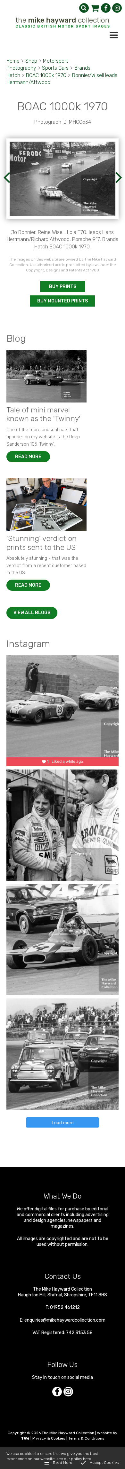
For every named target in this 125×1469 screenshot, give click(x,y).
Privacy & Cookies (48, 1438)
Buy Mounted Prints (62, 301)
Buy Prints (62, 286)
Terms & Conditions (86, 1438)
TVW (25, 1438)
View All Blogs (31, 612)
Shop (31, 61)
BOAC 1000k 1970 (46, 75)
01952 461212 (65, 1307)
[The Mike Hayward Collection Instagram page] (117, 8)
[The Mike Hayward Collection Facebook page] (106, 8)
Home (13, 61)
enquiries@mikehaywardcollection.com (64, 1320)
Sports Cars (55, 68)
